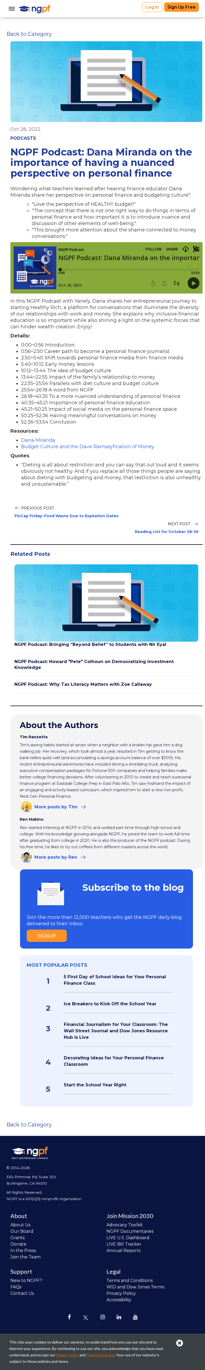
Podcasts (23, 138)
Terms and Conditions (130, 1280)
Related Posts (30, 554)
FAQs (15, 1286)
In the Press (23, 1250)
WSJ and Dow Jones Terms (135, 1286)
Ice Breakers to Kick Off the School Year (110, 1003)
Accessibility (119, 1299)
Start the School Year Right (95, 1084)
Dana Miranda (38, 440)
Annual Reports (123, 1250)
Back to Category (29, 34)
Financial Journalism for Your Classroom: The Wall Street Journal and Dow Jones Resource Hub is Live (116, 1031)
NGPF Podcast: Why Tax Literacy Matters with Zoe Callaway (83, 684)
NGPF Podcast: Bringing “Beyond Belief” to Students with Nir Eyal (90, 644)
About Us (20, 1224)
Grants (17, 1237)
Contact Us (22, 1293)
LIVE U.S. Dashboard (128, 1237)
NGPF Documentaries (130, 1231)
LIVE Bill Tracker (124, 1244)
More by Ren (55, 857)
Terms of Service (100, 1355)
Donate (18, 1244)
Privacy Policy (121, 1293)
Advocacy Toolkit (125, 1224)
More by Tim (56, 806)
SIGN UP (47, 936)
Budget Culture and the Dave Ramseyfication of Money (87, 447)
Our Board (21, 1231)
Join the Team (25, 1256)
